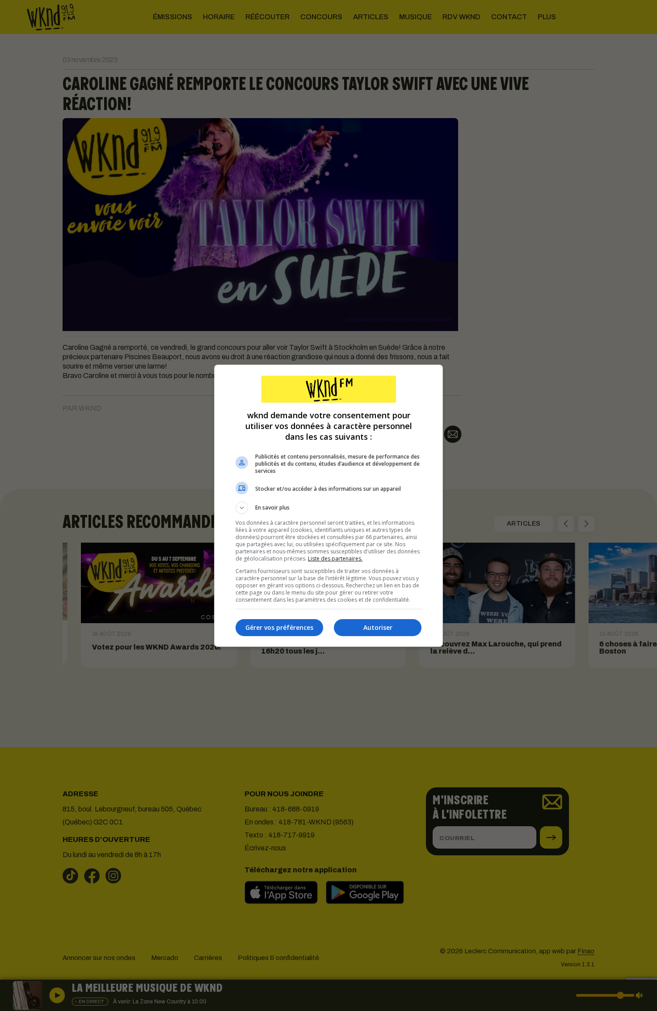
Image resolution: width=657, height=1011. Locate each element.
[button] (328, 507)
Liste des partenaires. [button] (335, 558)
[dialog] (328, 506)
